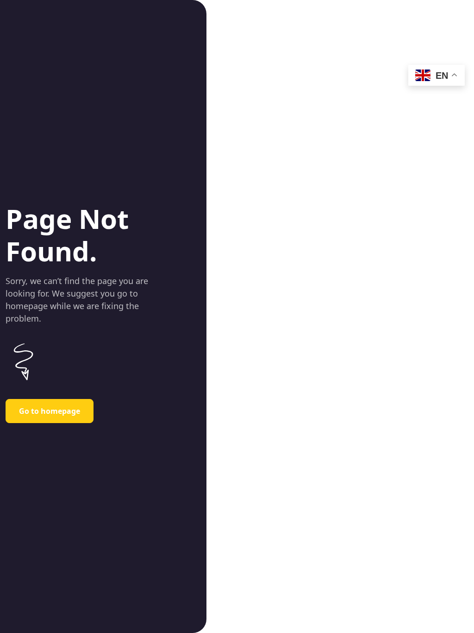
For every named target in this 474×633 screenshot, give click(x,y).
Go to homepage (49, 411)
